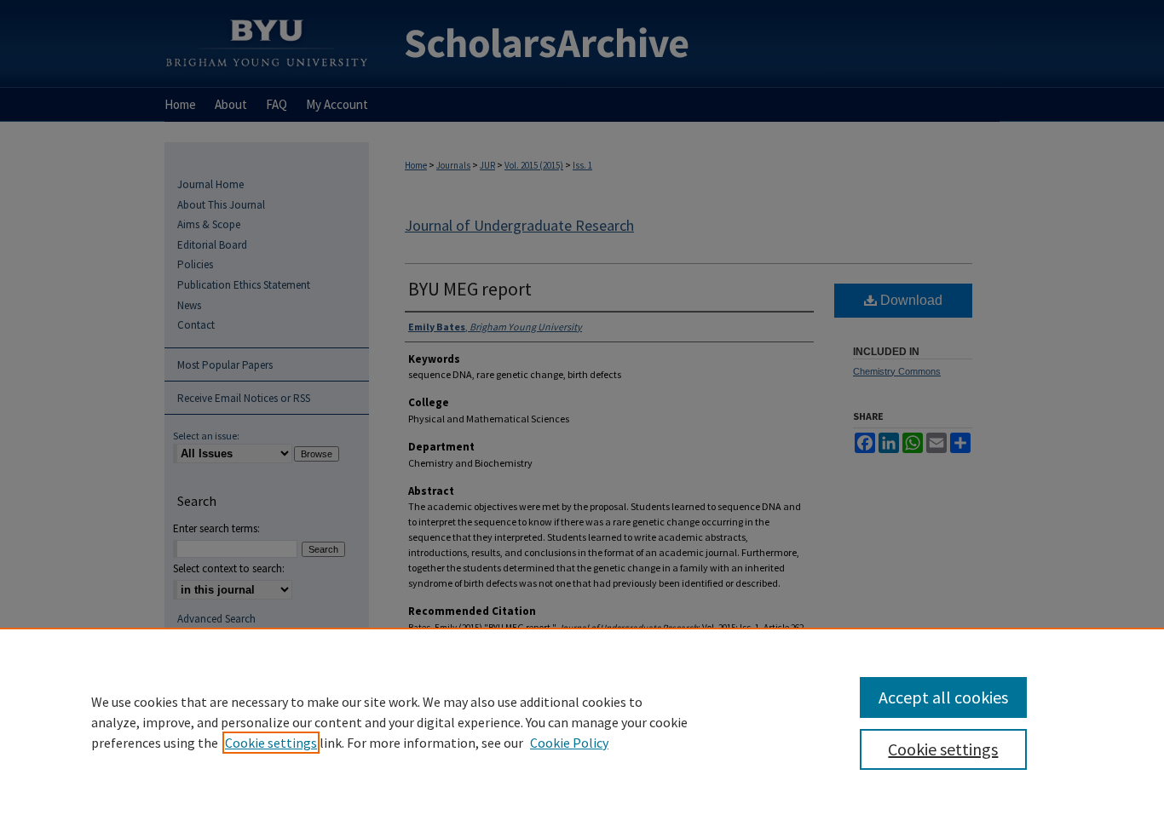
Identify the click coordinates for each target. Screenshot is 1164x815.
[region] (582, 721)
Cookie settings (271, 742)
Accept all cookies (943, 697)
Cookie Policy (569, 742)
